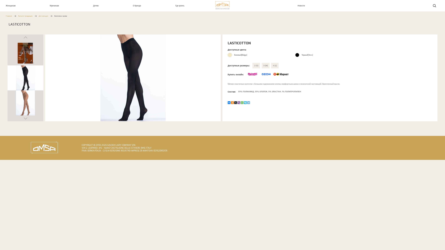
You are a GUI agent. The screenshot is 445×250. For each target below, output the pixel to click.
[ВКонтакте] (229, 102)
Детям (96, 6)
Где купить (179, 6)
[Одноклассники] (232, 102)
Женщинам (11, 6)
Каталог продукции (25, 16)
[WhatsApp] (242, 102)
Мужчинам (54, 6)
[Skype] (245, 102)
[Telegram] (248, 102)
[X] (235, 102)
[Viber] (238, 102)
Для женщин (43, 16)
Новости (301, 6)
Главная (9, 16)
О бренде (137, 6)
